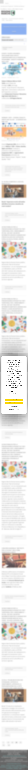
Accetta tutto (14, 400)
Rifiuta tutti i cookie (14, 403)
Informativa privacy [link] (14, 409)
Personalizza (14, 406)
